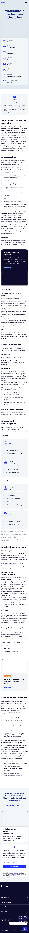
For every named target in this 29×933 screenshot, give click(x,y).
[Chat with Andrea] (25, 929)
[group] (13, 827)
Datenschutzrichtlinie (16, 873)
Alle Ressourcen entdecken (13, 805)
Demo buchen (7, 267)
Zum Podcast (7, 687)
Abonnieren (14, 866)
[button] (26, 2)
